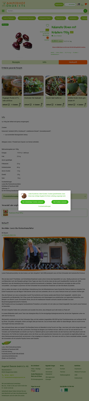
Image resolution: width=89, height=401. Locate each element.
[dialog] (44, 200)
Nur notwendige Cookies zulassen (32, 202)
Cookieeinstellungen (44, 206)
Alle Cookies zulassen (60, 202)
